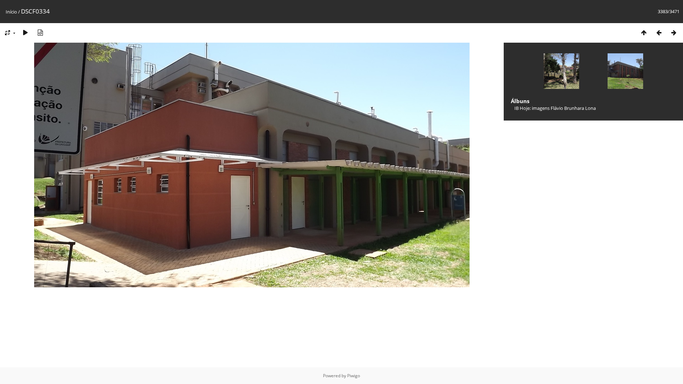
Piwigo (353, 376)
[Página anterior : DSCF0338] (658, 32)
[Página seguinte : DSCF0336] (673, 32)
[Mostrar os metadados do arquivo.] (40, 32)
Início (11, 12)
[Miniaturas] (643, 32)
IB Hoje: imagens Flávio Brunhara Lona (555, 108)
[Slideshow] (25, 32)
